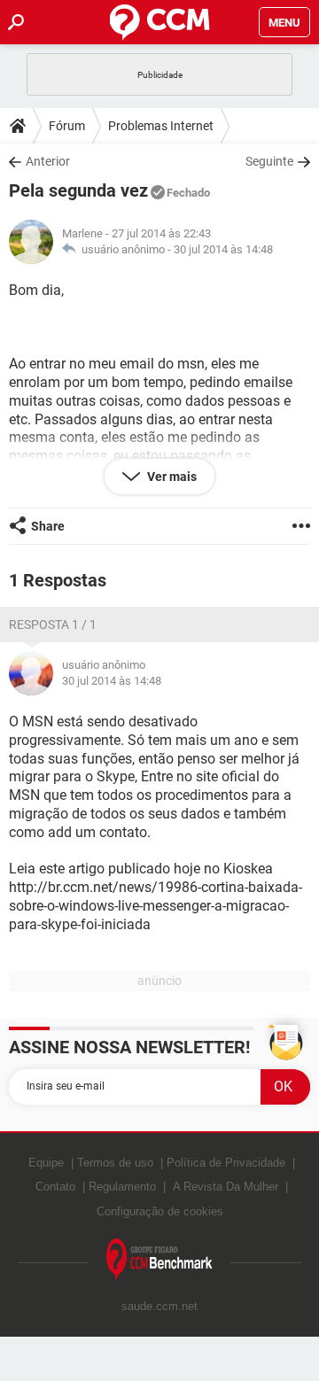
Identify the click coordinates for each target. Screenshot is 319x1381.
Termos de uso (115, 1162)
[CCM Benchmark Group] (159, 1260)
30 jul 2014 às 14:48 (223, 249)
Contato (55, 1186)
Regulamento (122, 1186)
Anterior (48, 161)
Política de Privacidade (226, 1162)
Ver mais (170, 476)
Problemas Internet (161, 126)
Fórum (67, 126)
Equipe (46, 1162)
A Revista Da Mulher (225, 1186)
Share (48, 526)
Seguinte (269, 161)
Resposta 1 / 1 (53, 624)
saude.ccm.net (159, 1306)
